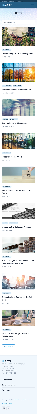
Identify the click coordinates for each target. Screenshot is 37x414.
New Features (7, 85)
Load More (8, 346)
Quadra (5, 119)
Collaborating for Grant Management (18, 53)
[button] (7, 403)
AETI (15, 400)
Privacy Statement (24, 400)
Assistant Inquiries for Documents (16, 90)
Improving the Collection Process (16, 227)
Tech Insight (7, 49)
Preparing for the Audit (12, 157)
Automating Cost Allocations (14, 123)
